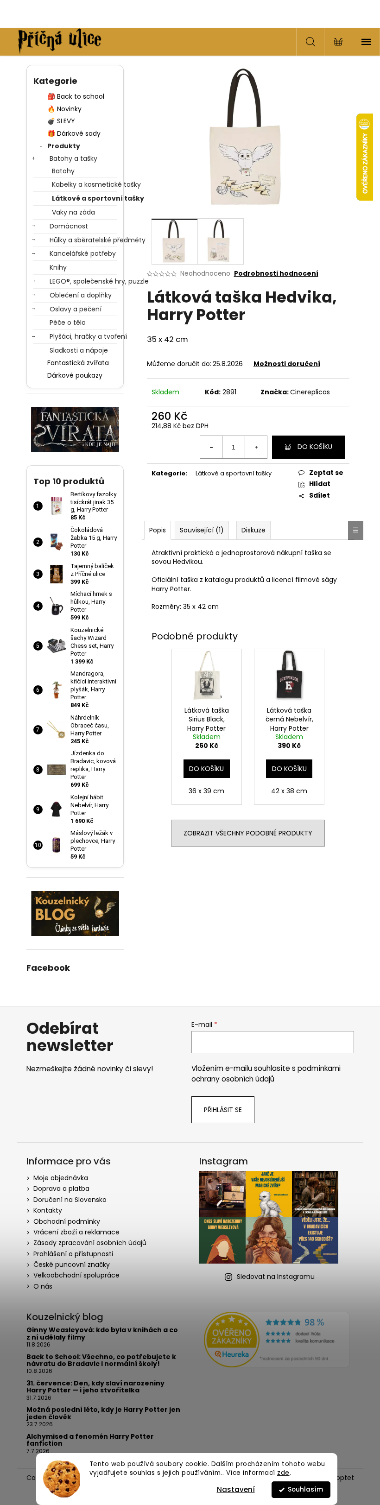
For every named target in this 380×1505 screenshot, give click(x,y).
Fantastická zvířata (78, 362)
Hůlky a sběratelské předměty (83, 240)
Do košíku (315, 446)
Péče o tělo (68, 322)
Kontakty (47, 1210)
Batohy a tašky (73, 158)
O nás (42, 1286)
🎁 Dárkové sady (74, 133)
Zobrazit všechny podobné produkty (248, 833)
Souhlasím (305, 1489)
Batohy (63, 171)
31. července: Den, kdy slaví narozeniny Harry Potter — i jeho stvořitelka (95, 1387)
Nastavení (236, 1489)
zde (283, 1472)
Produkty (63, 146)
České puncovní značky (71, 1264)
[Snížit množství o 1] (211, 447)
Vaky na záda (73, 212)
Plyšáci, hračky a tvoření (83, 336)
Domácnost (69, 226)
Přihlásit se (223, 1109)
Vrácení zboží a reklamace (76, 1232)
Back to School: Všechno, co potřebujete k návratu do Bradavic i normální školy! (101, 1360)
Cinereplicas (310, 392)
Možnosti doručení (286, 363)
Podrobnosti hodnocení (276, 273)
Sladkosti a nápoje (79, 350)
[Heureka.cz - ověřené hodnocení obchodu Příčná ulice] (276, 1339)
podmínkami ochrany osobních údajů (266, 1073)
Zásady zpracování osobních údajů (89, 1242)
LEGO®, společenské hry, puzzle (83, 281)
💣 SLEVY (61, 121)
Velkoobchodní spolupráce (76, 1275)
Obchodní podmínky (66, 1221)
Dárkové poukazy (74, 375)
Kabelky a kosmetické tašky (84, 184)
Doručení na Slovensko (70, 1199)
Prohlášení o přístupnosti (73, 1253)
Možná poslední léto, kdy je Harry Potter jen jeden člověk (103, 1413)
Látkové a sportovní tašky (84, 198)
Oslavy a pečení (75, 309)
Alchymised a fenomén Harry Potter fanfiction (90, 1440)
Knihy (58, 267)
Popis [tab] (157, 530)
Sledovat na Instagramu (276, 1276)
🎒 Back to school (75, 96)
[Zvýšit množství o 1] (256, 447)
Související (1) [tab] (202, 530)
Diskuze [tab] (253, 530)
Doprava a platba (61, 1188)
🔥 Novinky (64, 109)
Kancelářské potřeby (83, 253)
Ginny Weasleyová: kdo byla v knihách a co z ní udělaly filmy (102, 1334)
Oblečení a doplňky (81, 295)
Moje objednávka (60, 1177)
